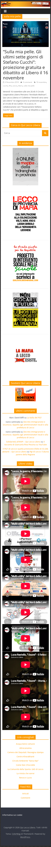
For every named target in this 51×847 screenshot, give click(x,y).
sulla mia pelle (29, 86)
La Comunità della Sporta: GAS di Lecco (25, 769)
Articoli (25, 793)
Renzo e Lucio (25, 777)
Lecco (15, 86)
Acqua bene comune (25, 744)
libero (20, 86)
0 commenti (27, 82)
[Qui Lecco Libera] (25, 2)
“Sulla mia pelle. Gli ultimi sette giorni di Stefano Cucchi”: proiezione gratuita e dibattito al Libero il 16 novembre (25, 65)
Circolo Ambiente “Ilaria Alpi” (25, 760)
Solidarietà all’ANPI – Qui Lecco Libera (23, 441)
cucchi (5, 86)
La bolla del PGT (34, 417)
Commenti (25, 797)
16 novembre (41, 82)
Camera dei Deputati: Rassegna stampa (25, 752)
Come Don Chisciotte (25, 765)
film (10, 86)
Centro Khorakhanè (25, 756)
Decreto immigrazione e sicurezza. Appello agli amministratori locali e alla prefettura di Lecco (25, 425)
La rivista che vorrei (25, 773)
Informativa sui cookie (12, 815)
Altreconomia (25, 748)
